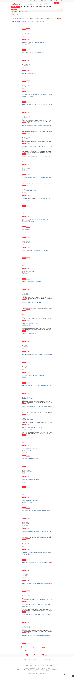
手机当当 (39, 665)
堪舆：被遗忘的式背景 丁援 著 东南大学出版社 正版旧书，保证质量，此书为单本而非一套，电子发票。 (36, 635)
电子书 (31, 6)
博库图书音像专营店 (24, 452)
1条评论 (26, 139)
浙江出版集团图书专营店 (25, 504)
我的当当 (48, 0)
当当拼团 (51, 0)
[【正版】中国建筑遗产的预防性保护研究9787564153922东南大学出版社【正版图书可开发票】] (16, 389)
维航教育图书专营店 (24, 109)
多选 (59, 16)
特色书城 (40, 6)
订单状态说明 (34, 660)
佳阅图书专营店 (24, 213)
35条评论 (26, 170)
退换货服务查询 (45, 659)
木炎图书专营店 (24, 223)
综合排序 (13, 18)
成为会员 (36, 0)
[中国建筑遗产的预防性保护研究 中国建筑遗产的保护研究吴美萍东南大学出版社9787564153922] (16, 254)
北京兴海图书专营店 (24, 275)
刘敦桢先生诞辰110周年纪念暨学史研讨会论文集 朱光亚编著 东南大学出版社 (33, 375)
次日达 (40, 660)
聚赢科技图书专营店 (24, 161)
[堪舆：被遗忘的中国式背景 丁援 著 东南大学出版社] (16, 639)
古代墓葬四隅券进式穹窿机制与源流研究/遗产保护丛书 (30, 448)
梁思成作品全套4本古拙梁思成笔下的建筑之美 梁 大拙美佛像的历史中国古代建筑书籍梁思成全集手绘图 (37, 510)
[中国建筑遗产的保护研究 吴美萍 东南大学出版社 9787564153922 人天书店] (16, 244)
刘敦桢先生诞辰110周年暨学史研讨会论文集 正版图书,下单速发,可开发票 (33, 42)
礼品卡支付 (30, 660)
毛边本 (50, 6)
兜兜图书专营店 (24, 36)
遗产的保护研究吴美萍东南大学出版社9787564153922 (30, 271)
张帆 (46, 16)
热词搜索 (51, 665)
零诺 (40, 4)
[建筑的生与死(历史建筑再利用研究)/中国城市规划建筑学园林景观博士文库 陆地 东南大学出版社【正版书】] (16, 525)
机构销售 (35, 665)
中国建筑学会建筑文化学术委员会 (25, 200)
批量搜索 (60, 9)
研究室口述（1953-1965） (26, 167)
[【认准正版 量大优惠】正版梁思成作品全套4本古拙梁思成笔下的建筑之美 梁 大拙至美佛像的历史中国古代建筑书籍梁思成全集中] (16, 556)
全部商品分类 (14, 6)
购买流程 (25, 659)
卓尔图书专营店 (24, 296)
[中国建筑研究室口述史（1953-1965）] (16, 171)
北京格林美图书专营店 (25, 556)
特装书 (25, 6)
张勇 (40, 16)
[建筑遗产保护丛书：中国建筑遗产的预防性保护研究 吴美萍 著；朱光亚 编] (16, 421)
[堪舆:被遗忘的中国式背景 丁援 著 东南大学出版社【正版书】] (16, 629)
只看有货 (42, 18)
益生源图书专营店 (24, 119)
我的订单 (42, 0)
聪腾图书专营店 (24, 598)
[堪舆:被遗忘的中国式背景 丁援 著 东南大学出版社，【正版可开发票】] (16, 608)
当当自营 (38, 18)
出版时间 (20, 18)
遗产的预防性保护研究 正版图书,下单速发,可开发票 (30, 323)
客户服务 (57, 0)
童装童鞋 (44, 6)
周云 (17, 16)
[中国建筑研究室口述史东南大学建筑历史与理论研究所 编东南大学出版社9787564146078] (16, 160)
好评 (17, 18)
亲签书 (28, 6)
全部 (12, 11)
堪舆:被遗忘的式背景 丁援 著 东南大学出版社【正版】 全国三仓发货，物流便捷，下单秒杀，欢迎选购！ (36, 614)
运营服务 (50, 660)
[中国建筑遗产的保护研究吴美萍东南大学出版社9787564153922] (16, 275)
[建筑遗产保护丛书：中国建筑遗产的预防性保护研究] (16, 431)
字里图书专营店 (24, 46)
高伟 (34, 16)
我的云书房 (45, 0)
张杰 (22, 16)
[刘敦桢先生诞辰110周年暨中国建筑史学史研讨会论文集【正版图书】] (16, 223)
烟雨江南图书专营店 (24, 421)
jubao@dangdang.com (47, 670)
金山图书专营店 (24, 67)
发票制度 (25, 660)
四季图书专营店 (24, 265)
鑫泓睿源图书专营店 (24, 619)
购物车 (39, 0)
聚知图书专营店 (24, 546)
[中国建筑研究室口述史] (16, 192)
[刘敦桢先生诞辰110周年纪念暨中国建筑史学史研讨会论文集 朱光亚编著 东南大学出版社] (16, 369)
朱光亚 (22, 377)
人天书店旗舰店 (24, 244)
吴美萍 (22, 242)
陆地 (22, 523)
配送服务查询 (34, 659)
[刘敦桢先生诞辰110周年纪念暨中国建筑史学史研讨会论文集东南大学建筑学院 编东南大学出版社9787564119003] (16, 119)
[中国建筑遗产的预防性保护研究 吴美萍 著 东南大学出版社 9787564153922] (16, 285)
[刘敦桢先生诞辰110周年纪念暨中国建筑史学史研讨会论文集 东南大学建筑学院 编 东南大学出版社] (16, 88)
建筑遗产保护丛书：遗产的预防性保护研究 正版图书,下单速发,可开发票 (32, 427)
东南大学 (31, 450)
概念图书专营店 (24, 400)
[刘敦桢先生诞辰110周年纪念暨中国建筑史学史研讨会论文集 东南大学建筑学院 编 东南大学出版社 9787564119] (16, 129)
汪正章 (22, 544)
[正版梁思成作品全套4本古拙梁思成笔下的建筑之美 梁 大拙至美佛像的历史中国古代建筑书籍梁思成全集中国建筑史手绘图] (16, 545)
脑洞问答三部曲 (33, 4)
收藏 (28, 39)
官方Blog (43, 665)
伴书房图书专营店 (24, 192)
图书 (21, 6)
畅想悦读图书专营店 (24, 57)
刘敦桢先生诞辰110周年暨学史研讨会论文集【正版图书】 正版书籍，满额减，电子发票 (35, 219)
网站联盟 (27, 665)
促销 (44, 18)
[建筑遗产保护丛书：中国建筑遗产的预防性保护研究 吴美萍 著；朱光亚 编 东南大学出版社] (16, 400)
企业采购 (54, 0)
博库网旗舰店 (24, 473)
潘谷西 (52, 16)
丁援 (22, 596)
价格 (23, 18)
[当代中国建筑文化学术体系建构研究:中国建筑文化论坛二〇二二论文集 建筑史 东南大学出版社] (16, 202)
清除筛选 (26, 11)
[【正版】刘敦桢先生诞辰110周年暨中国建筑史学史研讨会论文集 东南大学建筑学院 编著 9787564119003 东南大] (16, 108)
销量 (15, 18)
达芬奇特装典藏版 (38, 4)
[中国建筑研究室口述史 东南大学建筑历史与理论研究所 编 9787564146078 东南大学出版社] (16, 181)
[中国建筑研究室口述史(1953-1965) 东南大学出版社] (16, 140)
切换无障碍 (61, 0)
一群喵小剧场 (43, 4)
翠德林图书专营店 (24, 629)
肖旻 (28, 16)
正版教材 (36, 6)
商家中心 (50, 659)
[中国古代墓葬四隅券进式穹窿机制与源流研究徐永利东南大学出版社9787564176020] (16, 535)
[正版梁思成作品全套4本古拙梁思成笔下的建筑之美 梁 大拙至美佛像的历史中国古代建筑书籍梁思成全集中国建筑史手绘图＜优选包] (16, 587)
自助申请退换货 (45, 660)
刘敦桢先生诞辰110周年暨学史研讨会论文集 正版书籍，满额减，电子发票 (33, 21)
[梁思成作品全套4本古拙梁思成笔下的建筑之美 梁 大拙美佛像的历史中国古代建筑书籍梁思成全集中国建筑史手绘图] (16, 514)
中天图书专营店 (24, 369)
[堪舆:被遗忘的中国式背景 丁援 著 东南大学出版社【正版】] (16, 598)
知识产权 (47, 665)
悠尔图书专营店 (24, 317)
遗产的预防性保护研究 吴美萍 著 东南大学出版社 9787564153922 (31, 281)
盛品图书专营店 (24, 348)
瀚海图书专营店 (24, 577)
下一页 (35, 647)
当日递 (40, 659)
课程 (33, 6)
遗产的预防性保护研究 (26, 229)
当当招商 (31, 665)
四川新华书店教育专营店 (25, 140)
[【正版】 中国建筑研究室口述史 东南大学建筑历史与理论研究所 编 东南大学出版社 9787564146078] (16, 212)
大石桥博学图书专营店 (25, 525)
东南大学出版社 (32, 34)
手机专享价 (48, 18)
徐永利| (22, 450)
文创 (47, 6)
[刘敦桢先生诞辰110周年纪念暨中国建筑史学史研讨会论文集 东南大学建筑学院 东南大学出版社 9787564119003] (16, 348)
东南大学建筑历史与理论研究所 (25, 190)
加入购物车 (23, 39)
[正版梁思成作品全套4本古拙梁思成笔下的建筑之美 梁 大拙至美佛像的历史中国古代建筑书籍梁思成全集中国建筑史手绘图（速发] (16, 566)
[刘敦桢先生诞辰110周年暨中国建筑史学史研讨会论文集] (16, 25)
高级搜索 (50, 4)
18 (33, 647)
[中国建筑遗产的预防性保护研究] (16, 233)
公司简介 (23, 665)
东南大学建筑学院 (24, 34)
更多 (61, 16)
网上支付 (30, 659)
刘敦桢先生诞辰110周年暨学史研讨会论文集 (29, 73)
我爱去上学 (29, 4)
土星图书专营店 (24, 494)
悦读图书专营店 (24, 88)
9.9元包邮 (47, 4)
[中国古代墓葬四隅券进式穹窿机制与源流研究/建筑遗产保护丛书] (16, 452)
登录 (34, 0)
